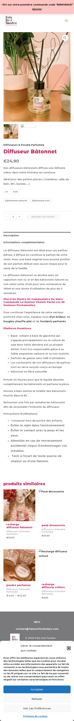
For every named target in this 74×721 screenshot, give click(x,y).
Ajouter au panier (43, 216)
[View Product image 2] (28, 131)
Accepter (37, 689)
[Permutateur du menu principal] (66, 20)
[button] (69, 648)
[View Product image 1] (10, 131)
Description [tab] (11, 235)
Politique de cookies (35, 716)
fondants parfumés (53, 321)
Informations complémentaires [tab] (23, 242)
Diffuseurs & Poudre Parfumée (23, 144)
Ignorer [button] (37, 9)
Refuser (37, 699)
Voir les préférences (37, 708)
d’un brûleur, (57, 316)
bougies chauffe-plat (17, 321)
